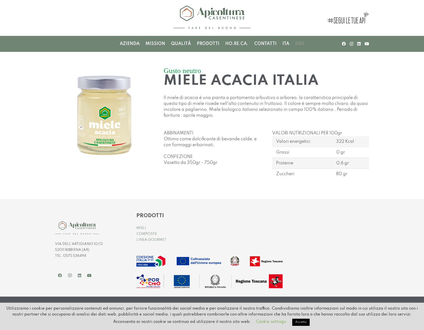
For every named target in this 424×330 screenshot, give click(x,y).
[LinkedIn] (359, 44)
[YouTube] (367, 44)
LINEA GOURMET (151, 240)
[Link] (212, 18)
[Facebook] (344, 44)
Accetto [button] (301, 322)
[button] (221, 44)
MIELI (141, 228)
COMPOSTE (146, 234)
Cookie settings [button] (271, 322)
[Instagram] (351, 44)
